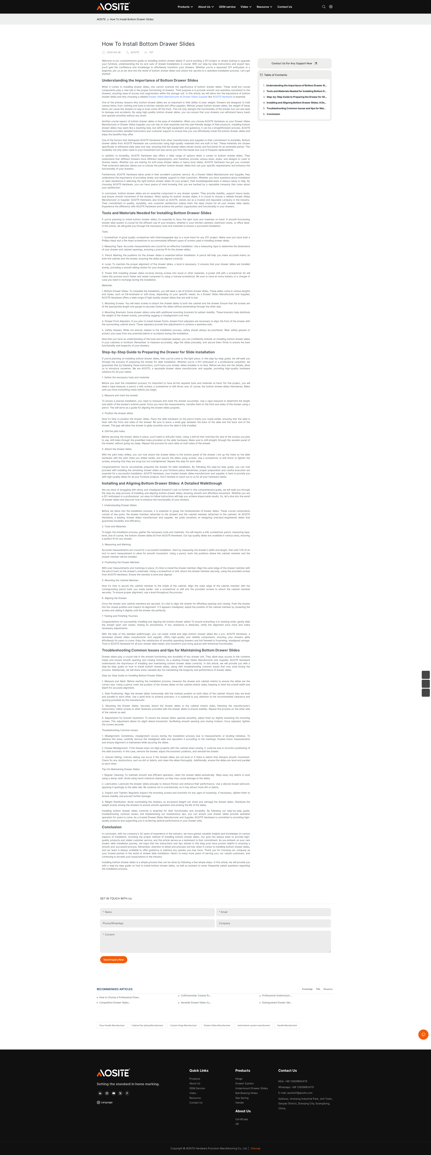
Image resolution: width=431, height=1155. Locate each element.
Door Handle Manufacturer (112, 1025)
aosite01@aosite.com (299, 1092)
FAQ (318, 989)
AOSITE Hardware (223, 96)
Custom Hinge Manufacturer (183, 1025)
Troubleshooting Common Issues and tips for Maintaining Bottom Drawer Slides (297, 108)
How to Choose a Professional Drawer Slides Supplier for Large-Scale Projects (120, 997)
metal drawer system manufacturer (253, 1025)
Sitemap (255, 1148)
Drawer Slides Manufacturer (163, 96)
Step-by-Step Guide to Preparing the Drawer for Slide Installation (297, 96)
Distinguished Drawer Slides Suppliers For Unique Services (277, 1002)
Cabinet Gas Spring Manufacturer (147, 1025)
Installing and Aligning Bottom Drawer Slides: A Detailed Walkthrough (297, 102)
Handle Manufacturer (287, 1025)
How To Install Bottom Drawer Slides (132, 19)
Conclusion (273, 114)
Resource (328, 989)
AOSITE (101, 19)
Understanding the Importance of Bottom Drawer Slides (296, 85)
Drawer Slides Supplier (195, 96)
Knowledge (307, 989)
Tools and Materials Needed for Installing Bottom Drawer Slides (297, 91)
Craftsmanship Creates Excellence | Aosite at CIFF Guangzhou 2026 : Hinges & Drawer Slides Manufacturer (196, 995)
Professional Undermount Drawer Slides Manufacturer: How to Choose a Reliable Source (277, 995)
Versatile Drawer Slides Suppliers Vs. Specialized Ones (196, 1002)
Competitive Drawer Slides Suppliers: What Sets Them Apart (115, 1002)
